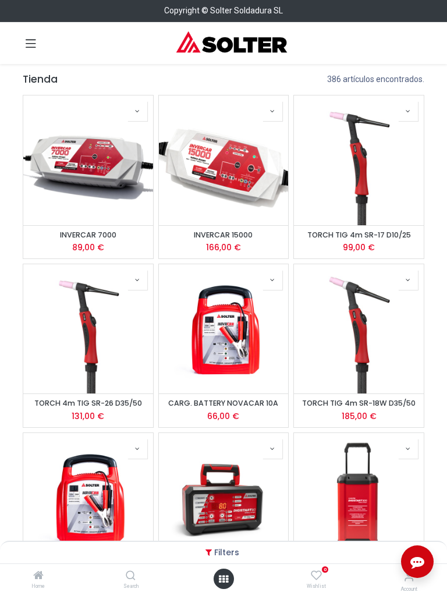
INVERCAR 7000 (88, 234)
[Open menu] (223, 579)
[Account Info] (408, 576)
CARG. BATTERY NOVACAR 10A (223, 403)
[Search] (130, 576)
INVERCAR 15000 (223, 234)
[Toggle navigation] (31, 43)
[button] (137, 111)
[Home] (38, 576)
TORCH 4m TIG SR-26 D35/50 (88, 403)
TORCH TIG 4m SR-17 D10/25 (359, 234)
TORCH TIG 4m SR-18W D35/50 (359, 403)
